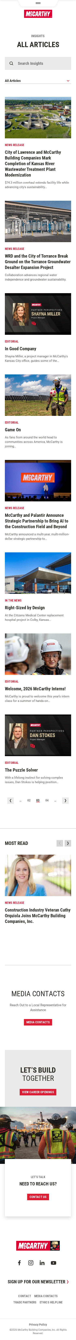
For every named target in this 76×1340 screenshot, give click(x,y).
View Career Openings (38, 1092)
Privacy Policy (38, 1324)
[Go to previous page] (10, 800)
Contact (24, 1296)
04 (47, 800)
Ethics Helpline (51, 1302)
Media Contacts (38, 1022)
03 (38, 800)
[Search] (11, 63)
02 (29, 800)
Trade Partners (24, 1302)
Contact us (38, 1197)
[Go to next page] (65, 800)
